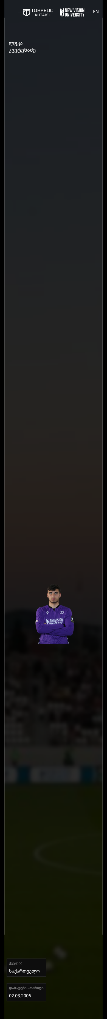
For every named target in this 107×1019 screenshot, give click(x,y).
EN (96, 12)
